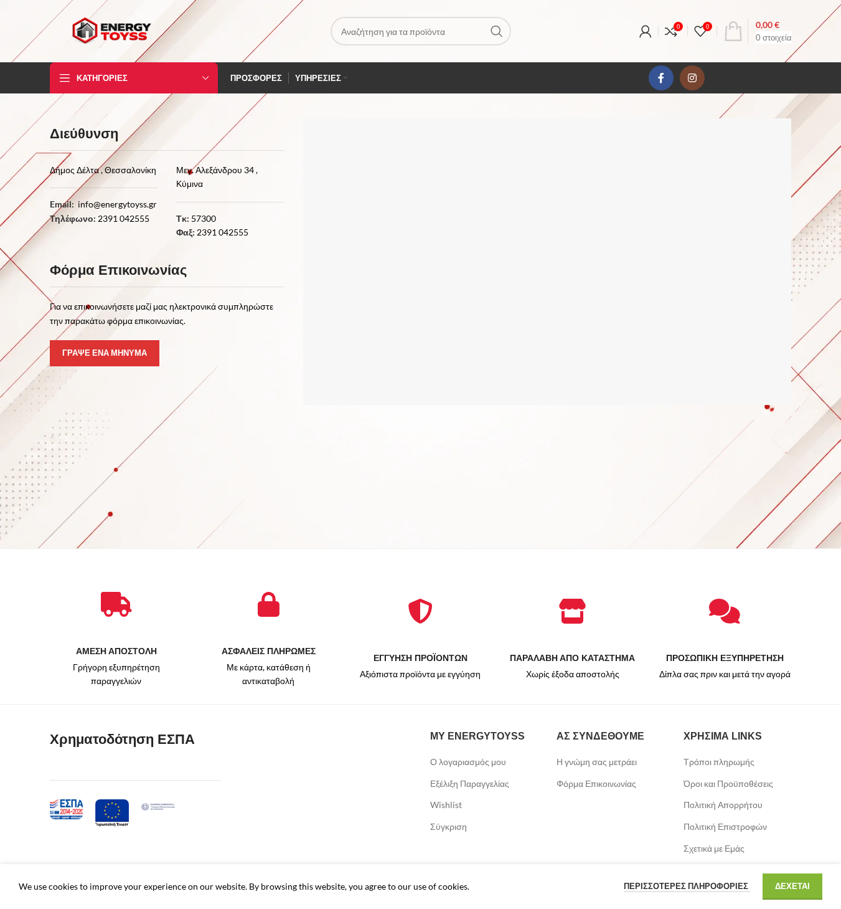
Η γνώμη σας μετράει (597, 761)
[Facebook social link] (661, 77)
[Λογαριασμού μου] (645, 31)
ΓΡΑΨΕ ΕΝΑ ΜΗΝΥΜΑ (104, 353)
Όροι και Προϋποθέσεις (728, 783)
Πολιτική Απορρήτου (723, 804)
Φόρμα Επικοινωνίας (596, 783)
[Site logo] (111, 30)
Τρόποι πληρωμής (719, 761)
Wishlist (446, 804)
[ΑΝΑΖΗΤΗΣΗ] (496, 31)
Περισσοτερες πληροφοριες (687, 886)
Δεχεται (792, 886)
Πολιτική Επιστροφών (725, 826)
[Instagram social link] (692, 77)
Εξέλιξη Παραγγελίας (469, 783)
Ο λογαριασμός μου (468, 761)
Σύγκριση (448, 826)
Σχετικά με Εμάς (714, 848)
